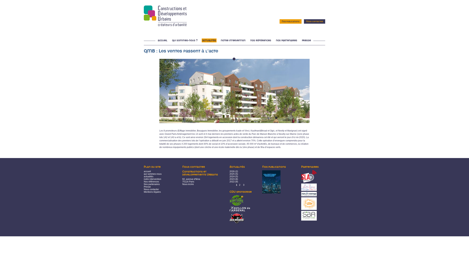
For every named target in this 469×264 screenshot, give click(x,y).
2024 (232, 176)
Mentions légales (152, 192)
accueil (147, 171)
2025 (232, 174)
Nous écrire (188, 184)
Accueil (162, 40)
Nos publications (290, 21)
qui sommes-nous (153, 174)
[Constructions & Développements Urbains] (165, 25)
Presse (306, 40)
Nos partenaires (286, 40)
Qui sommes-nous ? (184, 40)
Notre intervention (233, 40)
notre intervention (152, 179)
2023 (232, 179)
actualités (148, 176)
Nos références (260, 40)
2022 (232, 181)
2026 (232, 171)
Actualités (209, 40)
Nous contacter (314, 21)
